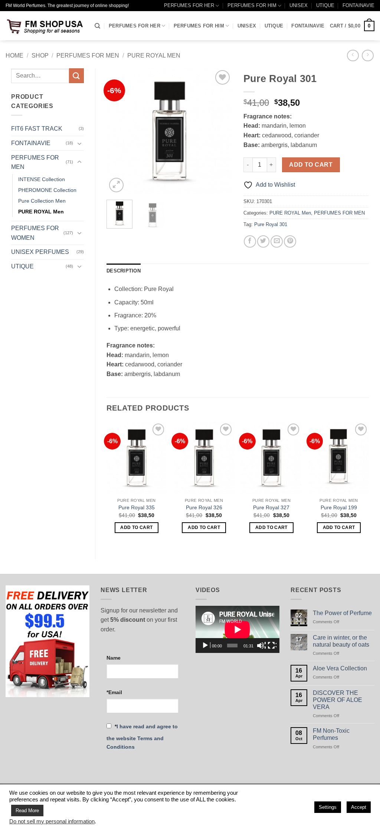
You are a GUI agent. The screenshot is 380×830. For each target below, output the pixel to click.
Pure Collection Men (42, 201)
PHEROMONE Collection (47, 190)
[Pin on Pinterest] (290, 241)
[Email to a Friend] (277, 241)
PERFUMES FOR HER (189, 5)
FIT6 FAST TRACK (36, 128)
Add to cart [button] (136, 527)
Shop (40, 55)
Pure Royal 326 (204, 507)
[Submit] (76, 75)
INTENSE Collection (41, 179)
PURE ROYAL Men (153, 55)
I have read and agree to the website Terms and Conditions (142, 736)
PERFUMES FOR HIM (251, 5)
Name (114, 658)
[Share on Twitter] (263, 241)
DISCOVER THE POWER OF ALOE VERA (337, 700)
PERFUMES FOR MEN (87, 55)
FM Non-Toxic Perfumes (331, 734)
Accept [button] (358, 807)
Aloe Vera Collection (340, 668)
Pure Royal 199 (339, 507)
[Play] (206, 645)
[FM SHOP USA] (44, 25)
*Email (114, 692)
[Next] (220, 131)
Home (14, 55)
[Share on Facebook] (250, 241)
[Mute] (261, 645)
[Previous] (118, 131)
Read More (27, 810)
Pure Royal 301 (270, 224)
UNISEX (298, 5)
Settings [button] (328, 807)
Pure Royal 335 (136, 507)
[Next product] (352, 55)
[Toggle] (79, 143)
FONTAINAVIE (358, 5)
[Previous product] (367, 55)
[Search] (97, 26)
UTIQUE (325, 5)
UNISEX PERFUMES (40, 252)
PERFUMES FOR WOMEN (35, 233)
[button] (352, 26)
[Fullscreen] (272, 645)
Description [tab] (124, 271)
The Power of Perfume (342, 613)
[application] (237, 629)
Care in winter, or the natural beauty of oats (341, 641)
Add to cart (310, 164)
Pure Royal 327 (271, 507)
